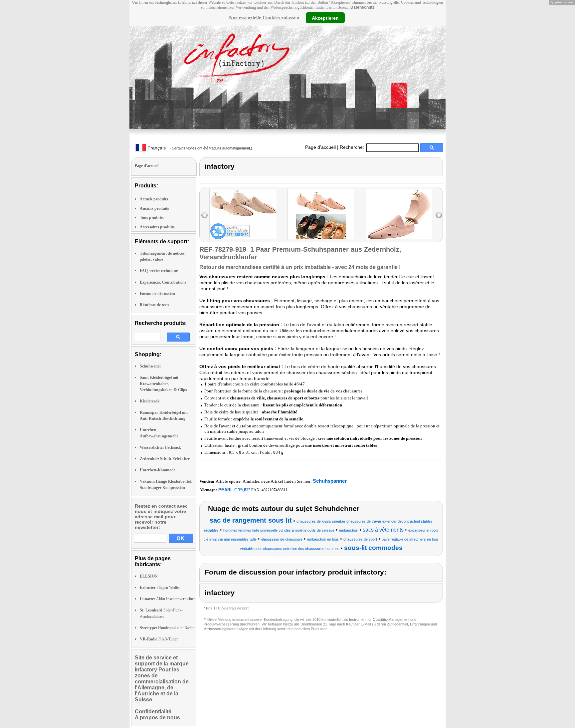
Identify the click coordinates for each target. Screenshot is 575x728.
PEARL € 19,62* (234, 489)
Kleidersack (150, 401)
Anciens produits (154, 208)
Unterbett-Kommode (157, 470)
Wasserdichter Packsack (160, 447)
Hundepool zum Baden (167, 627)
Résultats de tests (154, 305)
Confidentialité (153, 711)
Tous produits (152, 217)
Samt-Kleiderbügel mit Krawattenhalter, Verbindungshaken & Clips (163, 383)
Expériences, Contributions (163, 282)
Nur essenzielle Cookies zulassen (264, 17)
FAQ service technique (159, 270)
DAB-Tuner (159, 639)
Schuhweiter (150, 366)
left (204, 215)
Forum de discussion (157, 293)
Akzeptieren (325, 17)
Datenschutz (362, 7)
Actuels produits (154, 199)
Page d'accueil (320, 147)
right (439, 215)
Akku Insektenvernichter (167, 599)
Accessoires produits (157, 227)
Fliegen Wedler (160, 587)
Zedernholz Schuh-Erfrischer (165, 458)
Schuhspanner (330, 481)
